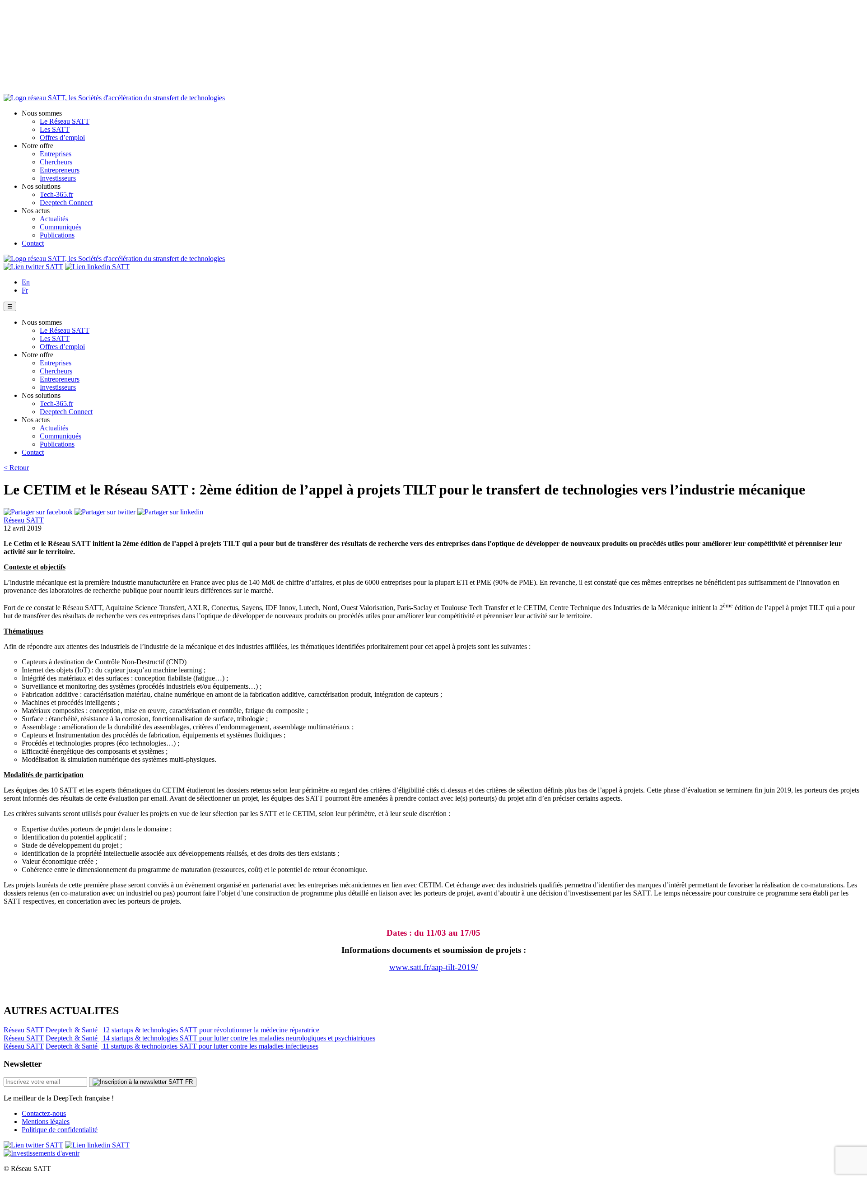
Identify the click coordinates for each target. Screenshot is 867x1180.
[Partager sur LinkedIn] (170, 512)
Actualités (54, 219)
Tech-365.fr (56, 194)
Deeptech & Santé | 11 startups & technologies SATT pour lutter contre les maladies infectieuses (182, 1046)
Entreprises (55, 154)
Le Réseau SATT (64, 121)
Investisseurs (58, 178)
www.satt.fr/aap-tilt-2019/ (433, 967)
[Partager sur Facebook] (38, 512)
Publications (57, 235)
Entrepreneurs (59, 170)
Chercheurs (56, 162)
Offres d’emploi (62, 137)
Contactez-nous (44, 1113)
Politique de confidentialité (60, 1129)
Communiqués (60, 227)
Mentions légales (46, 1121)
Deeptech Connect (66, 202)
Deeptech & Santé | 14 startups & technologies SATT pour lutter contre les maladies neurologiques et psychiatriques (210, 1038)
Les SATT (55, 129)
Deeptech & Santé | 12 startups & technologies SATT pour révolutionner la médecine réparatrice (182, 1030)
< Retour (16, 467)
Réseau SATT (24, 520)
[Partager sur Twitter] (105, 512)
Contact (33, 243)
